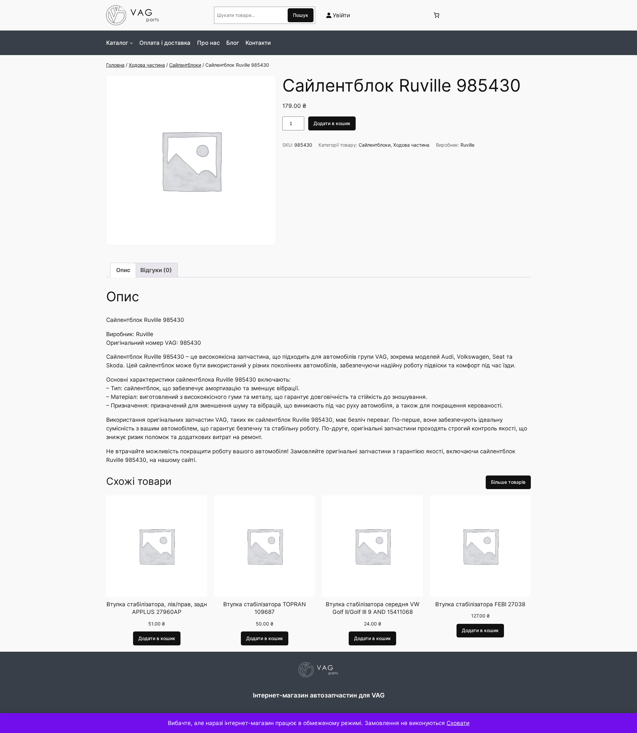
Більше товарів (508, 482)
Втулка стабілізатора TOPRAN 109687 (264, 608)
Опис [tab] (123, 270)
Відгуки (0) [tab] (156, 270)
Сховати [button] (458, 723)
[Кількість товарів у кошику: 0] (436, 15)
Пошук (300, 15)
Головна (115, 65)
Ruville (467, 145)
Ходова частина (147, 65)
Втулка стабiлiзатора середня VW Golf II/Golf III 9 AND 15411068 (372, 608)
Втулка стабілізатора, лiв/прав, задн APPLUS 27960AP (156, 608)
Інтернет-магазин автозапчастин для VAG (319, 695)
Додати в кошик (332, 123)
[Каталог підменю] (131, 42)
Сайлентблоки (185, 65)
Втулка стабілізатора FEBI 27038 (480, 604)
